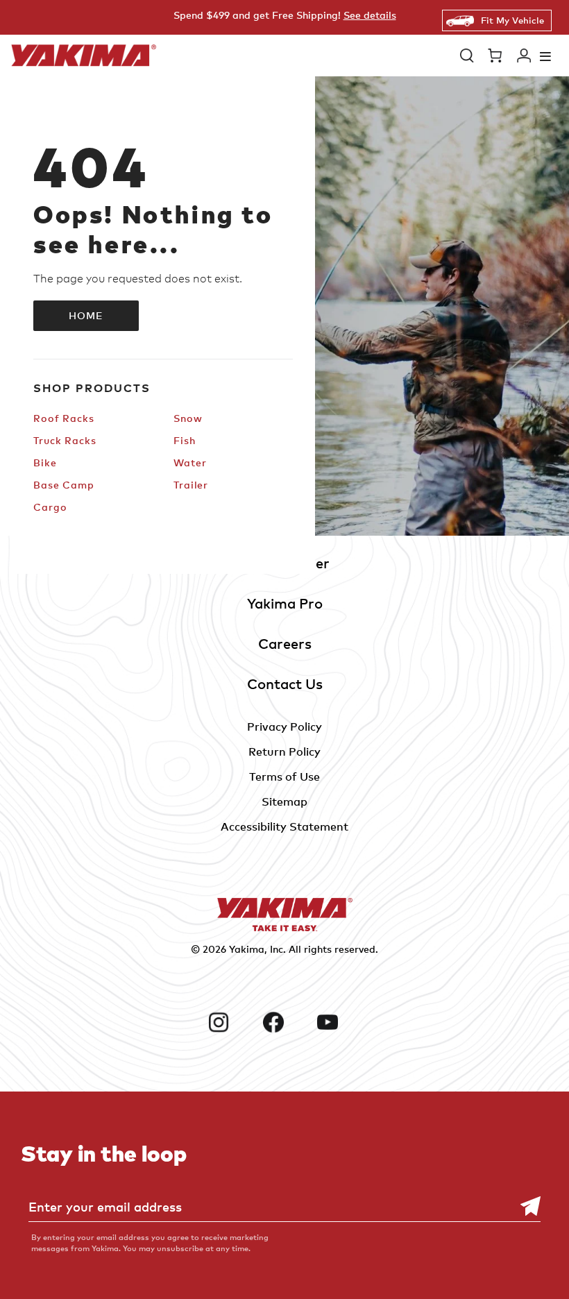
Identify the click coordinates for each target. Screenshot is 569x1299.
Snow (188, 418)
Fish (184, 440)
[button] (467, 55)
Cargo (50, 507)
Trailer (190, 485)
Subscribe (523, 1206)
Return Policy (284, 751)
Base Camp (63, 485)
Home (86, 315)
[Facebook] (285, 1022)
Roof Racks (63, 418)
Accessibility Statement (284, 826)
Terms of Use (284, 776)
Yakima (246, 949)
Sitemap (284, 801)
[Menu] (545, 56)
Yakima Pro (285, 603)
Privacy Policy (284, 726)
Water (189, 462)
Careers (285, 643)
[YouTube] (339, 1022)
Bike (45, 462)
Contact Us (285, 684)
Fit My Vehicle (512, 20)
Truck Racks (64, 440)
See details (369, 15)
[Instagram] (230, 1022)
